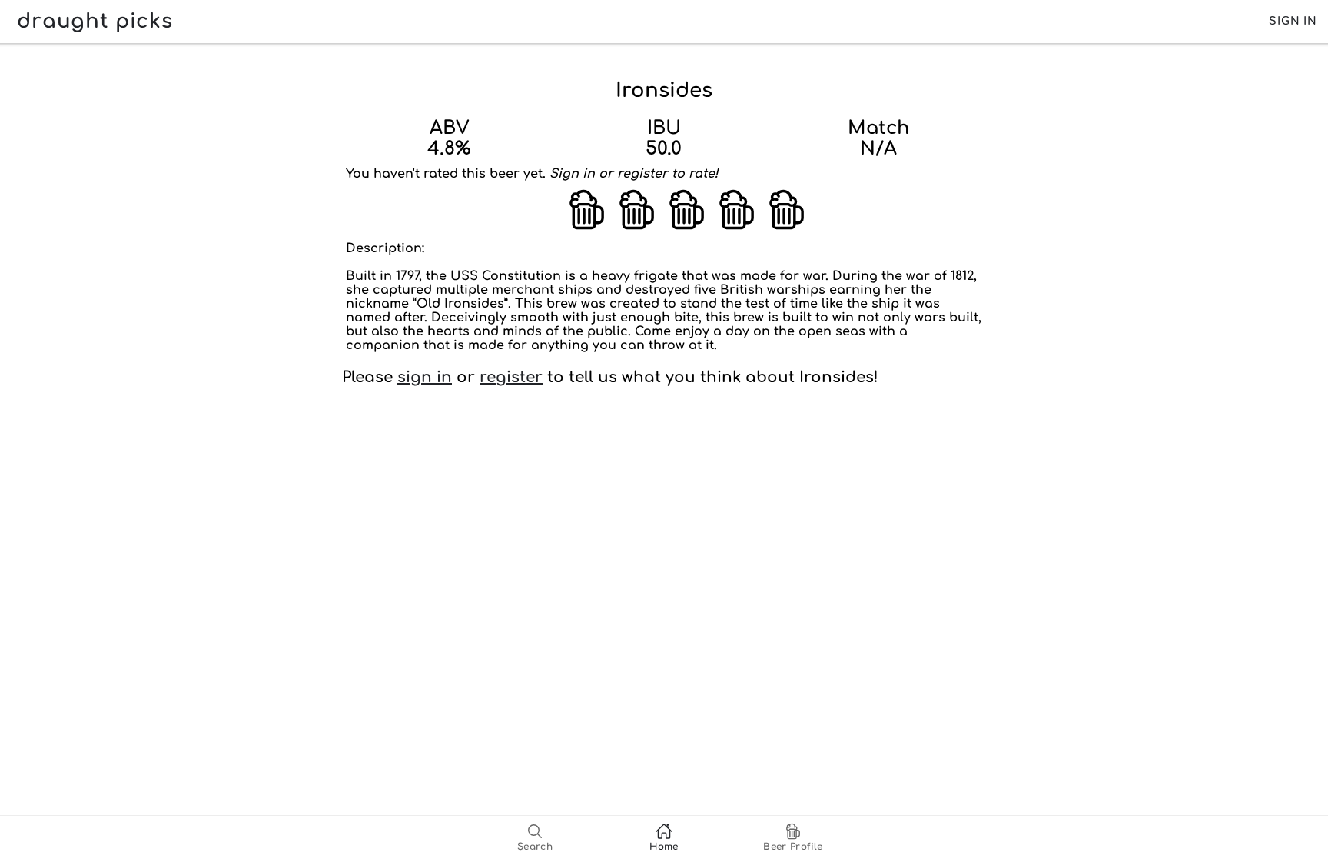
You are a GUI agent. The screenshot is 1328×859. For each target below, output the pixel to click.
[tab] (534, 837)
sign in (424, 377)
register (511, 377)
